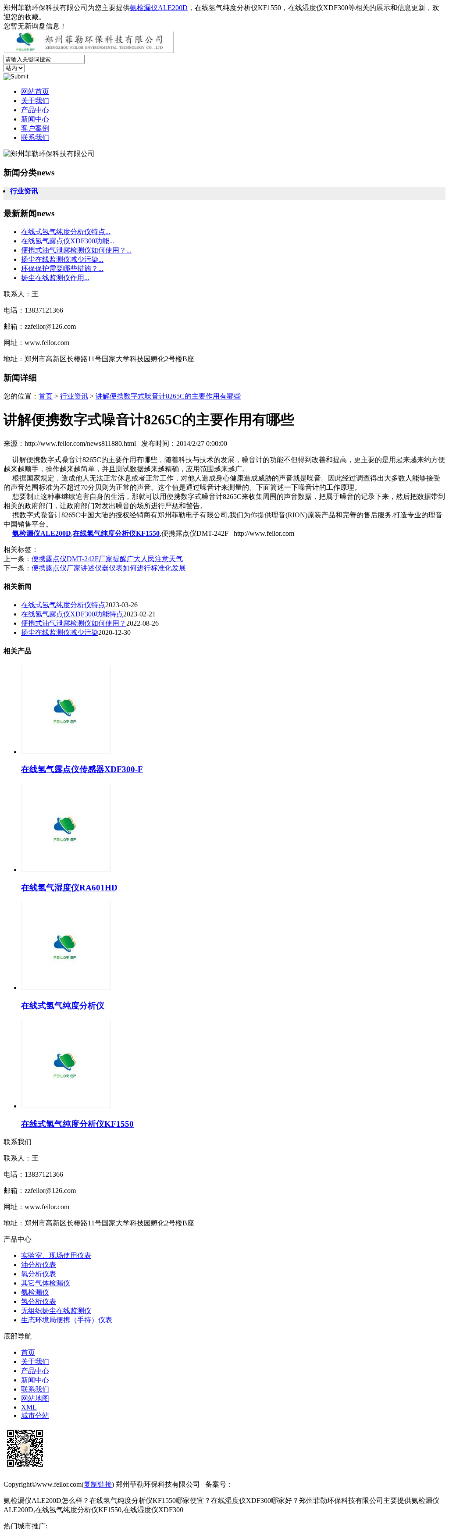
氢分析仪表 (38, 1301)
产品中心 (35, 110)
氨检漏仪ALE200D (159, 7)
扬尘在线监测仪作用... (55, 277)
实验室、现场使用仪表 (56, 1255)
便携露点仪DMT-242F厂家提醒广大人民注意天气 (107, 559)
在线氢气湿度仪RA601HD (69, 887)
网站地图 (35, 1398)
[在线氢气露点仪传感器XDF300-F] (66, 751)
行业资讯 (24, 191)
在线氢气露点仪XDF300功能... (67, 241)
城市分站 (35, 1415)
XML (29, 1407)
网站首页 (35, 91)
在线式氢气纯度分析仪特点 (63, 605)
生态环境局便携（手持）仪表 (66, 1320)
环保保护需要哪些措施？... (62, 268)
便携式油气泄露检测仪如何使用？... (76, 250)
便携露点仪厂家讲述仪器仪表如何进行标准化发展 (109, 568)
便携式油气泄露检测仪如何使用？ (73, 623)
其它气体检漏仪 (45, 1283)
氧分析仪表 (38, 1274)
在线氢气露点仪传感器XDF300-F (82, 769)
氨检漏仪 (35, 1292)
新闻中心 (35, 119)
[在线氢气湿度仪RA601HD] (66, 869)
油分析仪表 (38, 1264)
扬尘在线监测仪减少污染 (59, 632)
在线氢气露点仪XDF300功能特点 (72, 614)
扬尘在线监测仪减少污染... (62, 259)
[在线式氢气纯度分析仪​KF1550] (66, 1106)
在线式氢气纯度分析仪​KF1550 (77, 1124)
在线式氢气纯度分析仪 (62, 1005)
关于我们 (35, 100)
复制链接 (98, 1484)
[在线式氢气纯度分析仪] (66, 987)
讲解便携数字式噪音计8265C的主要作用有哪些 (168, 396)
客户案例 (35, 128)
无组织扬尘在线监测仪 (56, 1310)
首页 (46, 396)
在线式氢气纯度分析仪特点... (65, 231)
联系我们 (35, 137)
